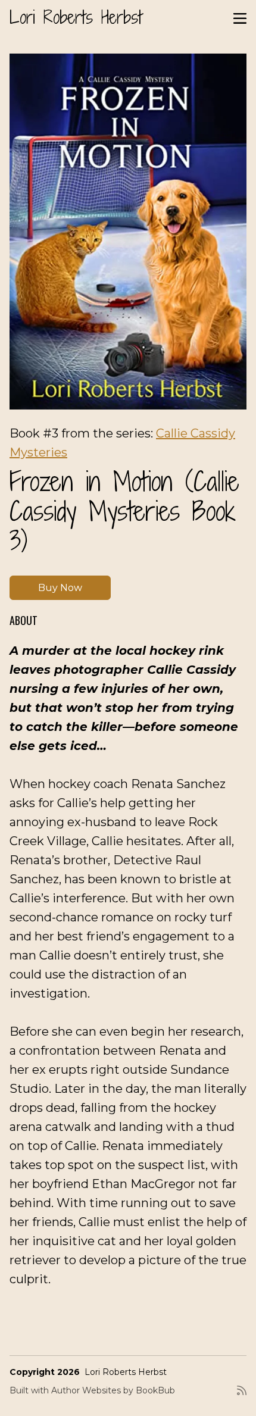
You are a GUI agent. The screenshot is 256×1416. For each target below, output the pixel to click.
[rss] (241, 1395)
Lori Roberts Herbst (76, 17)
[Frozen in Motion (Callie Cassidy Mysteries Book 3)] (128, 232)
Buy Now (60, 587)
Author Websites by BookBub (113, 1390)
